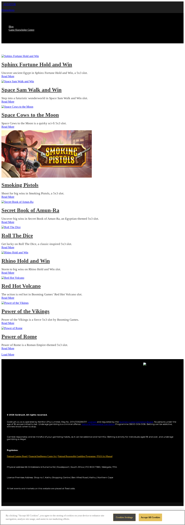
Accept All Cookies (150, 517)
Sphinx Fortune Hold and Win (36, 64)
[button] (9, 4)
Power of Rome (19, 336)
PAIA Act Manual (104, 456)
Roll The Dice (17, 235)
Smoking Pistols (19, 185)
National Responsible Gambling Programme (77, 456)
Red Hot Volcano (21, 286)
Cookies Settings (124, 517)
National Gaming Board (17, 456)
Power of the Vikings (25, 311)
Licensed (92, 421)
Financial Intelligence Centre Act (43, 456)
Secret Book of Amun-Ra (30, 210)
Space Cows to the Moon (30, 115)
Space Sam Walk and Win (31, 90)
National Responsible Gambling (98, 424)
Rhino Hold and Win (25, 261)
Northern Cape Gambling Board (136, 421)
